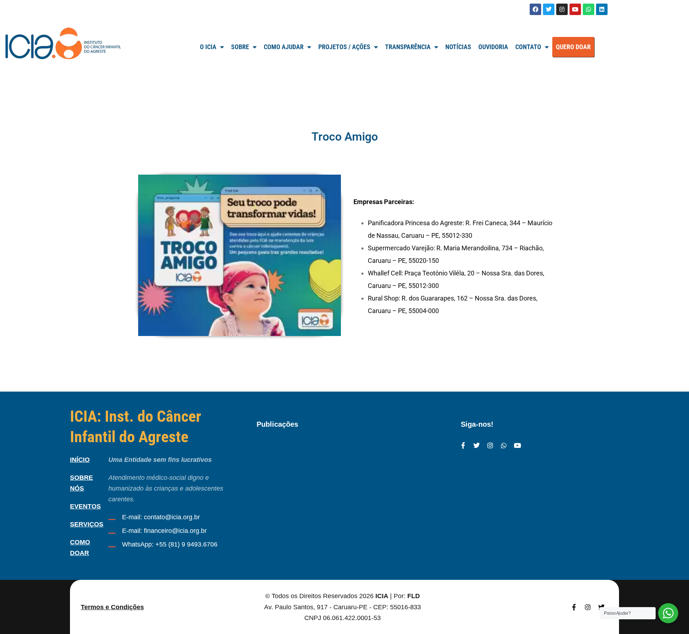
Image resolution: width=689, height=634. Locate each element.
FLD (413, 596)
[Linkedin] (602, 9)
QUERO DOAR (573, 47)
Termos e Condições (112, 607)
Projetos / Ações (344, 47)
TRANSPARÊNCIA (408, 47)
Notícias (458, 47)
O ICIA (208, 47)
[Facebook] (535, 9)
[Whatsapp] (588, 9)
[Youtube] (575, 9)
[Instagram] (562, 9)
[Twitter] (548, 9)
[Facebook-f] (463, 445)
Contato (528, 47)
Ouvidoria (493, 47)
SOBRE (240, 47)
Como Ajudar (284, 47)
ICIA (381, 596)
